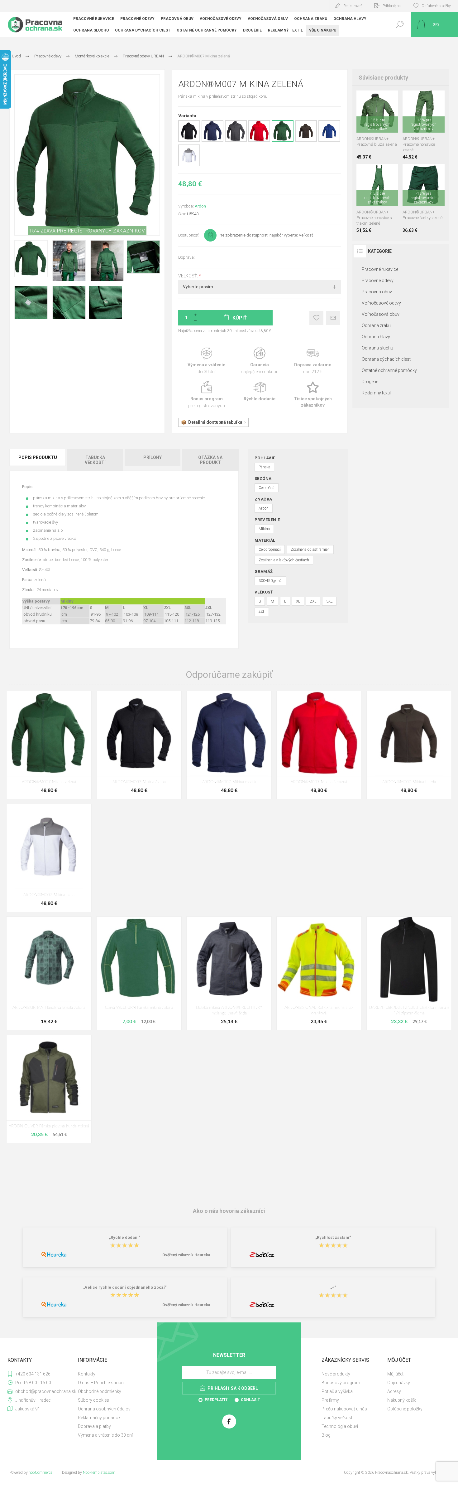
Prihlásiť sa (392, 6)
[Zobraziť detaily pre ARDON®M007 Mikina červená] (259, 141)
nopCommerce (40, 1472)
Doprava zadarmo (312, 361)
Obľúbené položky (404, 1408)
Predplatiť (216, 1400)
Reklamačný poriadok (99, 1417)
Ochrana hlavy (376, 336)
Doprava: (186, 257)
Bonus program (206, 395)
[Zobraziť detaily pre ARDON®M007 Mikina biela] (189, 165)
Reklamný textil (376, 392)
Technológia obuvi (340, 1426)
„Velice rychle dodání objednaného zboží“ (125, 1287)
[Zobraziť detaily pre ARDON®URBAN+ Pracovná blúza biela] (361, 98)
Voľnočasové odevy (381, 302)
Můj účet (395, 1373)
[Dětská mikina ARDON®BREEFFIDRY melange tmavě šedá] (229, 973)
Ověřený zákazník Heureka (186, 1255)
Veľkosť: (188, 275)
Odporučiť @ (333, 318)
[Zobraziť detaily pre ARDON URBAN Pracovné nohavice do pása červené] (427, 98)
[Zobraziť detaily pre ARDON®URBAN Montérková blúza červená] (380, 98)
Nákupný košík (401, 1400)
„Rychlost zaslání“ (333, 1237)
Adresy (394, 1391)
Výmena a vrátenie (206, 361)
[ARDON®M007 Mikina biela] (49, 858)
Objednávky (398, 1382)
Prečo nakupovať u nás (344, 1408)
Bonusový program (341, 1382)
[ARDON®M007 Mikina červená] (319, 745)
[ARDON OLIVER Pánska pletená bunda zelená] (49, 1089)
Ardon (200, 206)
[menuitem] (110, 1374)
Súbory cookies (93, 1400)
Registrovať (352, 6)
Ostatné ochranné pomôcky (389, 370)
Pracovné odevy (378, 280)
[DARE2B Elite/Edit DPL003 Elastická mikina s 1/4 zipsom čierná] (409, 973)
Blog (326, 1435)
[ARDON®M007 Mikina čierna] (139, 745)
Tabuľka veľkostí (95, 460)
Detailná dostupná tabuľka (215, 422)
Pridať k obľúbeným (316, 318)
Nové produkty (336, 1373)
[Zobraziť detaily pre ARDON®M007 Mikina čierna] (189, 141)
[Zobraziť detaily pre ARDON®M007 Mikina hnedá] (306, 141)
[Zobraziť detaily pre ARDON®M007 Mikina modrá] (212, 141)
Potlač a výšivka (337, 1391)
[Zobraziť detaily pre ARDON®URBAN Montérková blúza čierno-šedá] (371, 98)
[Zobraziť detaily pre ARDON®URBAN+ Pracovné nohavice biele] (408, 98)
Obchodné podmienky (99, 1391)
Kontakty (86, 1373)
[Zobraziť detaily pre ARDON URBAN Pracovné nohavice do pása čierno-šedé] (417, 98)
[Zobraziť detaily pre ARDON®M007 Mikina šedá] (236, 141)
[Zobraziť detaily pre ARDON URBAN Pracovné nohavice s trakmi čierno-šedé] (361, 172)
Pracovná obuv (377, 291)
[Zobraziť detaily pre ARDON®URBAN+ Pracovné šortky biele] (408, 172)
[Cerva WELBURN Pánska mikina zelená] (139, 973)
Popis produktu (37, 457)
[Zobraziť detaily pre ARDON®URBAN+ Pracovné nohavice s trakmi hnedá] (380, 172)
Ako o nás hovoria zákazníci (229, 1211)
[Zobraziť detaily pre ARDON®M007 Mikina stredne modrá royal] (329, 141)
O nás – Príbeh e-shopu (101, 1382)
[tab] (38, 460)
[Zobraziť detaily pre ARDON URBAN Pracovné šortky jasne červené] (417, 172)
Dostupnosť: (188, 235)
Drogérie (370, 381)
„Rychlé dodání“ (125, 1237)
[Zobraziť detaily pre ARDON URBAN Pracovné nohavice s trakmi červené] (371, 172)
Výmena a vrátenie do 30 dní (105, 1435)
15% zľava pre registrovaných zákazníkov (87, 231)
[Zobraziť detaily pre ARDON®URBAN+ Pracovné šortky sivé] (427, 172)
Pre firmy (330, 1400)
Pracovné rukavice (380, 269)
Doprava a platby (94, 1426)
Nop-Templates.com (99, 1472)
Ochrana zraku (376, 325)
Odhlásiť (250, 1400)
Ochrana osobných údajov (104, 1408)
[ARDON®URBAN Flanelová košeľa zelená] (49, 973)
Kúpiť (370, 117)
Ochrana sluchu (377, 347)
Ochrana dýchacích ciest (386, 359)
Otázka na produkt (210, 460)
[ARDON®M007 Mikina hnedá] (409, 745)
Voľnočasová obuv (380, 314)
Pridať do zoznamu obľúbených (384, 117)
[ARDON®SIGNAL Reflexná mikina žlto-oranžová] (319, 973)
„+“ (333, 1287)
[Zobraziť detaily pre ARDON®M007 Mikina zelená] (282, 141)
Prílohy (152, 457)
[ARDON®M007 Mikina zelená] (49, 745)
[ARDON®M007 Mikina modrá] (229, 745)
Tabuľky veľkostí (337, 1417)
